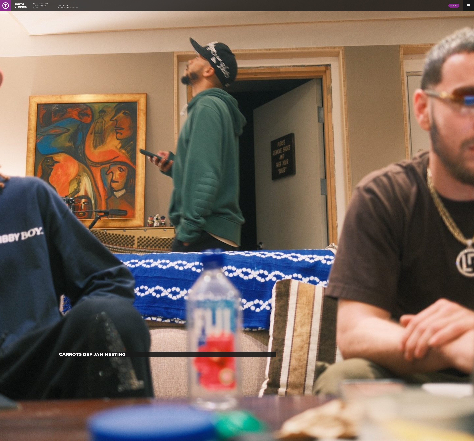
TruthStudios (21, 5)
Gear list (454, 5)
